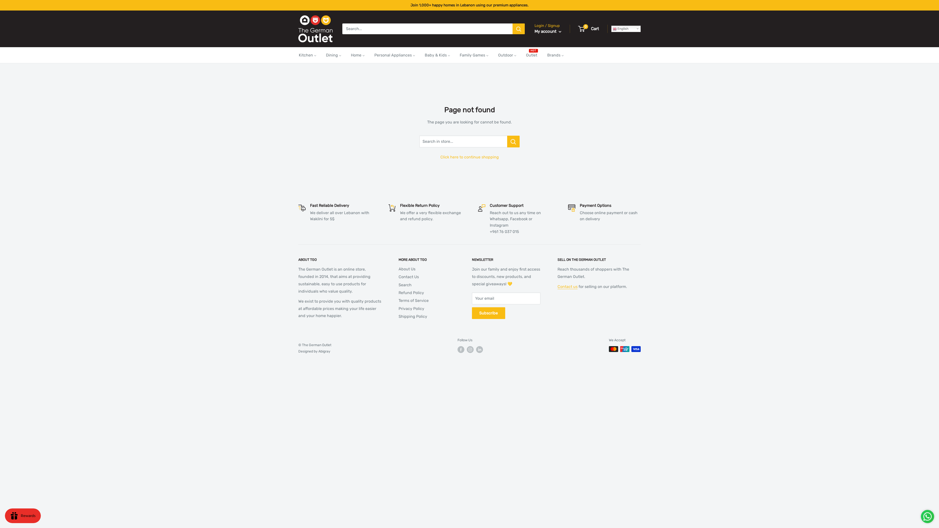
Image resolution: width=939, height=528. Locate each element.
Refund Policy (411, 292)
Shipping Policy (413, 316)
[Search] (519, 28)
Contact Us (409, 277)
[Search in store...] (513, 141)
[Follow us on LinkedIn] (479, 349)
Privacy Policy (411, 308)
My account (546, 31)
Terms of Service (414, 300)
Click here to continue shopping (469, 157)
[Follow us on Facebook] (461, 349)
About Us (407, 269)
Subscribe (488, 313)
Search (405, 285)
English (622, 29)
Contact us (568, 286)
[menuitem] (307, 55)
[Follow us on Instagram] (470, 349)
